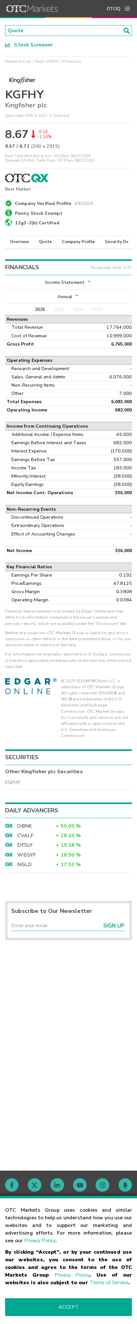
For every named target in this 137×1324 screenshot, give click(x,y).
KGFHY (53, 61)
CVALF (25, 835)
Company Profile (78, 242)
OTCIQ (113, 9)
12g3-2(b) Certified (37, 223)
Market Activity (18, 61)
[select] (5, 279)
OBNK (24, 826)
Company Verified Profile (54, 202)
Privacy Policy (40, 1240)
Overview (19, 242)
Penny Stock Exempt (38, 213)
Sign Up (114, 925)
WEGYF (26, 854)
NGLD (24, 864)
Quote (45, 242)
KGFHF (12, 782)
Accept (68, 1307)
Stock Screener (31, 44)
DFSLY (24, 845)
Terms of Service (109, 1282)
